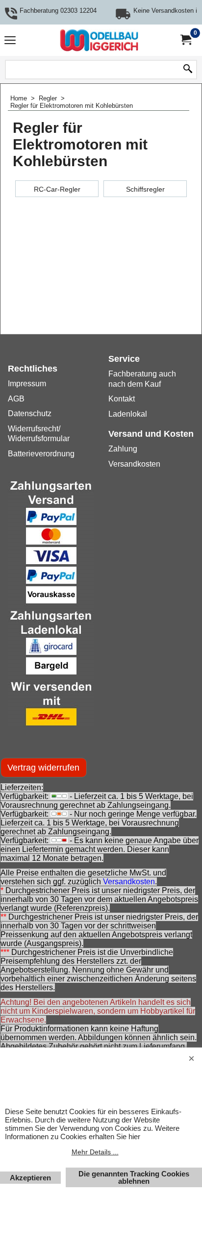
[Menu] (10, 41)
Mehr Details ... (95, 1152)
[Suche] (187, 69)
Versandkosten (129, 881)
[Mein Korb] (185, 40)
